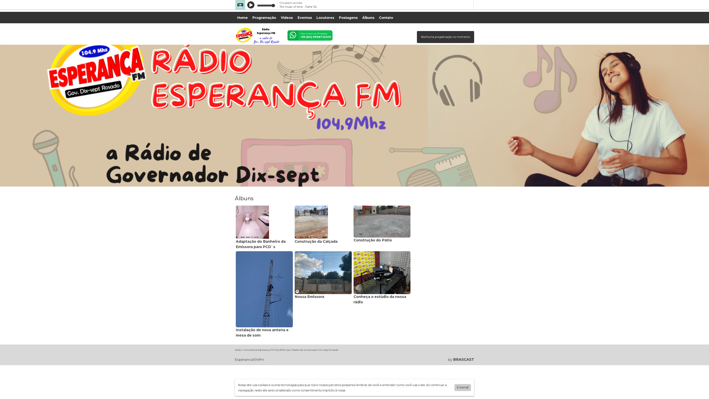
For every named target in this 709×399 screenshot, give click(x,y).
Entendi (463, 387)
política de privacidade (361, 390)
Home (242, 18)
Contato (386, 18)
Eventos (305, 18)
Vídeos (287, 18)
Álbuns (368, 18)
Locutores (325, 18)
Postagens (348, 18)
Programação (264, 18)
